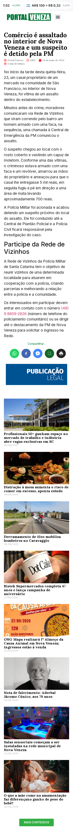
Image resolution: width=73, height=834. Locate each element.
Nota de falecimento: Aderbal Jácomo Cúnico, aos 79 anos (30, 694)
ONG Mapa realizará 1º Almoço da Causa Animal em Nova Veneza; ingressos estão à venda (33, 643)
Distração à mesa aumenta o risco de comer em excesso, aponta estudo (36, 489)
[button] (58, 17)
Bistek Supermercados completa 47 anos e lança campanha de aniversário (35, 590)
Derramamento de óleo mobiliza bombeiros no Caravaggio (32, 538)
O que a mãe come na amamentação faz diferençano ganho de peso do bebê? (35, 799)
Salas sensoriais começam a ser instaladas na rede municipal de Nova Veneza (32, 746)
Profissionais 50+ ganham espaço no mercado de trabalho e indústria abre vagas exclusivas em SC (36, 438)
